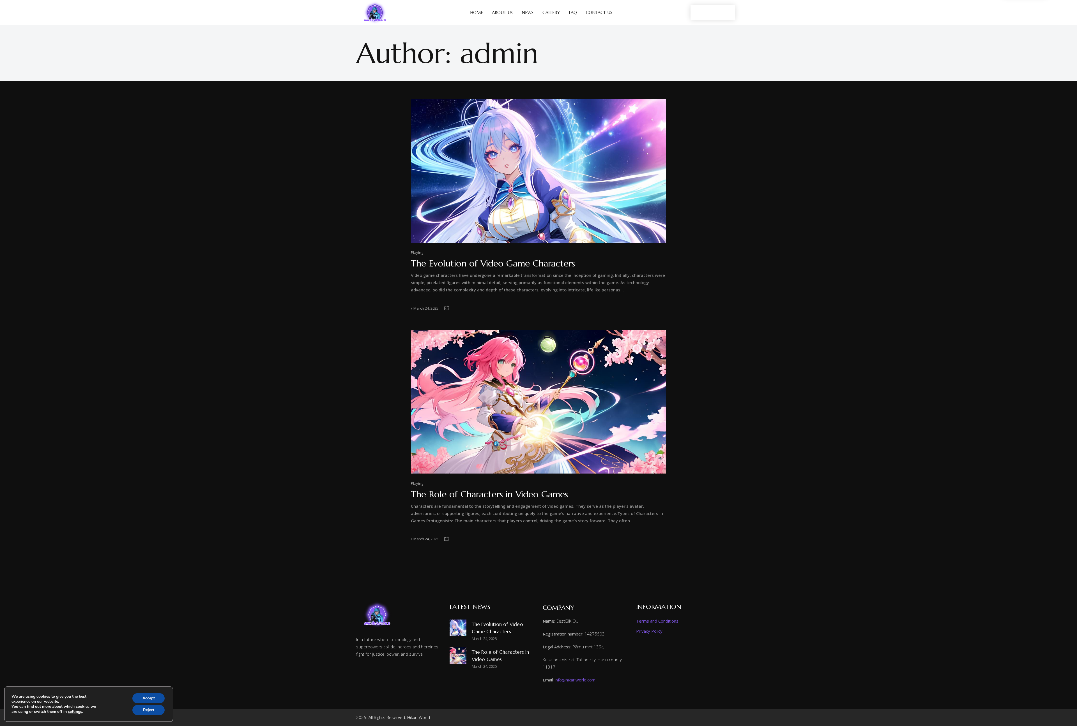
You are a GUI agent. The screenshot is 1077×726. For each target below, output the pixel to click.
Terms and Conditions (657, 621)
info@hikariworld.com (575, 680)
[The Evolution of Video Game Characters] (538, 171)
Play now (712, 12)
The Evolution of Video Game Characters (493, 263)
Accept (148, 698)
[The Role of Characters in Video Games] (538, 401)
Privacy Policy (649, 631)
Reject (148, 710)
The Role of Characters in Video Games (489, 494)
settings (75, 711)
